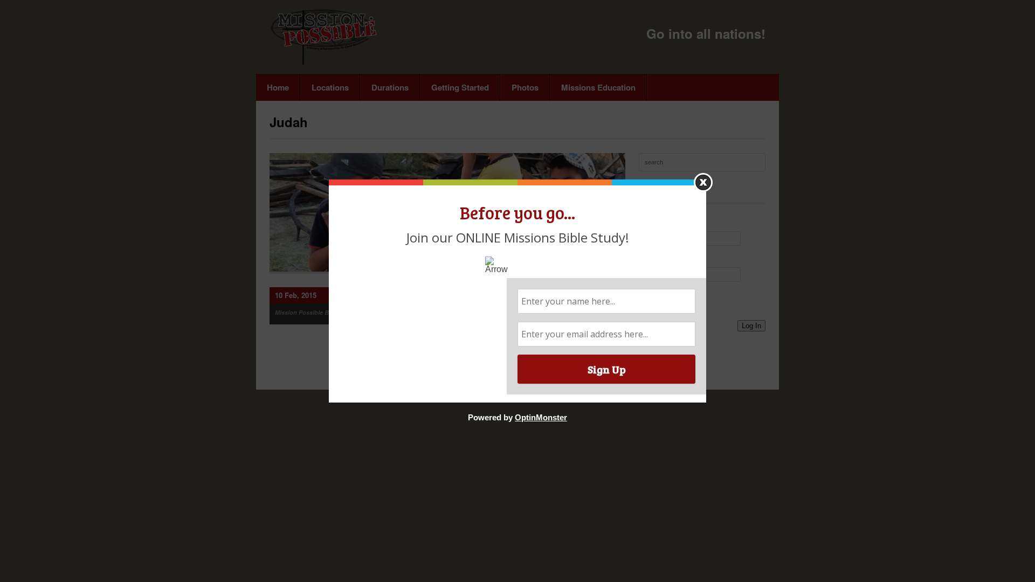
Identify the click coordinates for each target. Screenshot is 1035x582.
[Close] (703, 182)
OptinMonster (541, 417)
